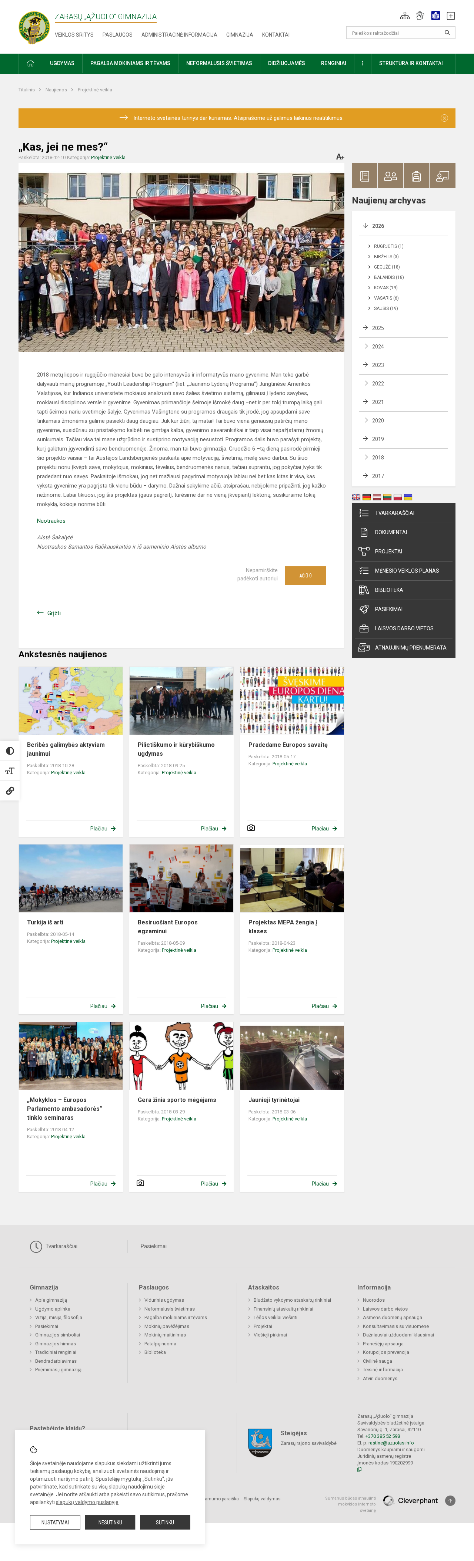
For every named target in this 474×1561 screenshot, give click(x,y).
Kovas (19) (386, 287)
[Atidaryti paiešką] (447, 32)
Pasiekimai (389, 609)
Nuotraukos (51, 520)
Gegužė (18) (387, 267)
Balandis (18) (389, 277)
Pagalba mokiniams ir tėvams (175, 1317)
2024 (378, 347)
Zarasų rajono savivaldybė (309, 1443)
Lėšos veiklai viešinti (275, 1317)
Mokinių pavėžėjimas (166, 1326)
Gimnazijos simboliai (57, 1335)
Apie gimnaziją (51, 1300)
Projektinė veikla (95, 89)
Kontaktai (276, 35)
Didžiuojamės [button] (286, 63)
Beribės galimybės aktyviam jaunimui (66, 749)
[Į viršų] (450, 1501)
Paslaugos (118, 35)
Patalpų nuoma (160, 1343)
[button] (405, 15)
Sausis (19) (386, 308)
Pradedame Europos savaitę (288, 744)
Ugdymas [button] (62, 63)
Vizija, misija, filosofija (58, 1317)
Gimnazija (239, 35)
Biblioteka (389, 590)
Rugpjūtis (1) (389, 246)
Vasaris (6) (386, 298)
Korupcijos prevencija (386, 1352)
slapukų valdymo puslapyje (87, 1502)
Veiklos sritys (74, 35)
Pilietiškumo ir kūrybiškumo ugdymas (176, 749)
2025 (378, 328)
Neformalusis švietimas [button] (219, 63)
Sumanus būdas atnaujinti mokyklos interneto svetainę (350, 1504)
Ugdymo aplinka (52, 1309)
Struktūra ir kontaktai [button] (411, 63)
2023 (378, 365)
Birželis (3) (386, 256)
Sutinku (165, 1522)
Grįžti (54, 613)
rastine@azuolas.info (391, 1443)
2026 (378, 226)
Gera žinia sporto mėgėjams (177, 1099)
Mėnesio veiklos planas (407, 571)
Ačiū (305, 575)
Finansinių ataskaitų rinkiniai (283, 1309)
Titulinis (27, 89)
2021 (378, 402)
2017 (378, 476)
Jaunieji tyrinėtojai (274, 1099)
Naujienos (57, 89)
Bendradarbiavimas (56, 1361)
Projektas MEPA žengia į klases (282, 927)
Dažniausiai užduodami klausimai (398, 1335)
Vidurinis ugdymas (164, 1300)
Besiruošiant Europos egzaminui (168, 927)
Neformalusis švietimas (169, 1309)
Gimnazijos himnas (55, 1343)
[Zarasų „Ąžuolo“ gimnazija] (42, 25)
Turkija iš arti (45, 922)
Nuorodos (374, 1300)
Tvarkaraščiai (394, 513)
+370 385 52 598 (382, 1436)
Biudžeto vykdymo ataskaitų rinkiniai (292, 1300)
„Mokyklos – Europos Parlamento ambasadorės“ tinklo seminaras (64, 1108)
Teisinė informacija (383, 1369)
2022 (378, 384)
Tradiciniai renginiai (55, 1352)
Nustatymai (55, 1522)
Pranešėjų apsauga (383, 1343)
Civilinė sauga (377, 1361)
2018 (378, 458)
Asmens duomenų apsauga (392, 1317)
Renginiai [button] (333, 63)
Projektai (388, 551)
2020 (378, 421)
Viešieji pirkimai (270, 1335)
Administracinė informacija (179, 35)
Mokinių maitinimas (165, 1335)
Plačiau (98, 829)
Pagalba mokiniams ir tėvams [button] (130, 63)
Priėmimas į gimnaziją (58, 1369)
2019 (378, 439)
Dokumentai (391, 532)
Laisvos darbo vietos (404, 628)
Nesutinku (110, 1522)
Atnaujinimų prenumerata (411, 648)
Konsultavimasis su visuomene (396, 1326)
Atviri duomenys (380, 1378)
